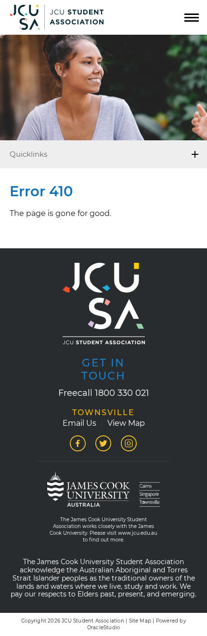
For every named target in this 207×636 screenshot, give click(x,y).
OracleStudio (103, 627)
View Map (126, 423)
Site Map (140, 621)
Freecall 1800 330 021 (103, 393)
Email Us (79, 423)
